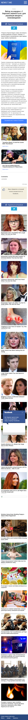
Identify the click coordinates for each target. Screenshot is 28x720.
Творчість (15, 718)
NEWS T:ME (6, 2)
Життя (2, 718)
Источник (24, 184)
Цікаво (8, 718)
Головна (14, 8)
